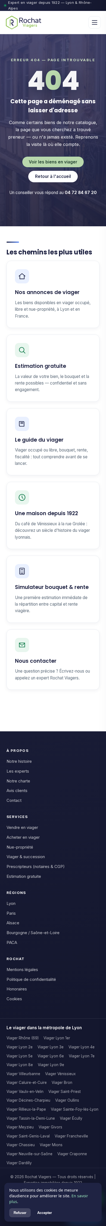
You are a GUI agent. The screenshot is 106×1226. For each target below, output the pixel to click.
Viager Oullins (67, 1100)
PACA (12, 942)
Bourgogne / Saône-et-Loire (33, 932)
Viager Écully (71, 1118)
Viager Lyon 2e (20, 1047)
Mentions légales (22, 969)
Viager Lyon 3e (51, 1047)
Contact (14, 800)
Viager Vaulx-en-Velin (25, 1091)
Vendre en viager (22, 827)
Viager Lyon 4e (81, 1047)
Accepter (44, 1213)
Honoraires (17, 989)
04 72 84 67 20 (81, 192)
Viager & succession (26, 856)
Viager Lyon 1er (56, 1038)
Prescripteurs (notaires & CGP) (36, 866)
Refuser (20, 1213)
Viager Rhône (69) (23, 1038)
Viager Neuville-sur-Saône (29, 1154)
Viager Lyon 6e (51, 1056)
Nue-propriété (20, 847)
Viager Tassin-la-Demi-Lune (31, 1118)
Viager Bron (62, 1082)
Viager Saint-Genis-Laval (28, 1136)
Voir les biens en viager (53, 162)
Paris (11, 913)
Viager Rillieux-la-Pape (26, 1109)
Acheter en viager (23, 837)
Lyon (11, 903)
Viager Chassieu (21, 1145)
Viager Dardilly (19, 1163)
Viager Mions (51, 1145)
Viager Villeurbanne (23, 1074)
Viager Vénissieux (60, 1074)
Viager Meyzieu (20, 1127)
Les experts (18, 771)
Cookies (14, 998)
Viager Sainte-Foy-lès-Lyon (74, 1109)
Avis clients (17, 790)
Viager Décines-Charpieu (28, 1100)
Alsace (13, 922)
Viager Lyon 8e (20, 1065)
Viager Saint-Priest (64, 1091)
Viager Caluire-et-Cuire (27, 1082)
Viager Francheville (71, 1136)
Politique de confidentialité (31, 979)
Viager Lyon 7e (82, 1056)
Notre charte (18, 781)
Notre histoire (19, 761)
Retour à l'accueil (53, 176)
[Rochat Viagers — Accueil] (23, 22)
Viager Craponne (72, 1154)
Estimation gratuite (24, 876)
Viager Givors (50, 1127)
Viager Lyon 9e (51, 1065)
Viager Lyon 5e (20, 1056)
